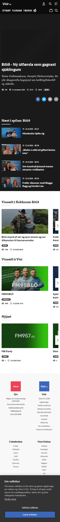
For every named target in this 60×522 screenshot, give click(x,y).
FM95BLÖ (7, 294)
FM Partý (7, 351)
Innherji (44, 446)
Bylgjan (44, 463)
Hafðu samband (44, 406)
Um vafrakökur (44, 426)
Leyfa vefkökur (30, 515)
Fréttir (15, 446)
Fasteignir (44, 449)
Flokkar (17, 11)
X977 (44, 470)
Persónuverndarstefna (16, 404)
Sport (16, 453)
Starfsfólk (44, 416)
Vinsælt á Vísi (12, 259)
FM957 (5, 356)
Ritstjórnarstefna (44, 409)
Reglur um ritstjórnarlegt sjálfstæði (15, 400)
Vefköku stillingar (30, 507)
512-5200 (46, 399)
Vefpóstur (44, 423)
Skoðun (16, 460)
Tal (44, 474)
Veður (44, 460)
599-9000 (17, 414)
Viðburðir (44, 456)
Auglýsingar (44, 402)
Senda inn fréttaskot (44, 430)
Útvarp (16, 467)
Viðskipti (15, 449)
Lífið (16, 456)
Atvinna (44, 453)
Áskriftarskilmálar (44, 412)
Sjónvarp (15, 463)
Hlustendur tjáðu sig (33, 134)
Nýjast (6, 316)
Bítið (47, 89)
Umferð (44, 419)
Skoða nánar (10, 499)
